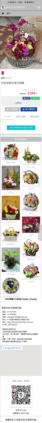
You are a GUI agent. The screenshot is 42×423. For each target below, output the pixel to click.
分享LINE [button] (35, 98)
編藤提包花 (31, 259)
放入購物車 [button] (30, 109)
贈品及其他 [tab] (34, 117)
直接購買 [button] (14, 109)
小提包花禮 (11, 222)
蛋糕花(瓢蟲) (11, 162)
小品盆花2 (31, 282)
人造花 (31, 235)
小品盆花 (31, 189)
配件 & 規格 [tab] (21, 117)
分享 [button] (27, 98)
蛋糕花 (31, 213)
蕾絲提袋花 (11, 244)
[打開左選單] (39, 7)
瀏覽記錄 (40, 234)
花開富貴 (10, 192)
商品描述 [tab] (7, 117)
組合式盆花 (31, 167)
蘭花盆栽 (10, 274)
